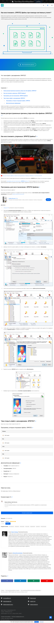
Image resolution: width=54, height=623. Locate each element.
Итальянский (43, 526)
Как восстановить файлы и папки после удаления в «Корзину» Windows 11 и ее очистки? (22, 175)
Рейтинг (7, 521)
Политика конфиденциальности (18, 616)
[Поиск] (43, 5)
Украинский (32, 526)
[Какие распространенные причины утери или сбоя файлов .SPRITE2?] (1, 115)
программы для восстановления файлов (17, 181)
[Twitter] (20, 580)
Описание (42, 621)
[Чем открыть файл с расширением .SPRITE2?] (35, 421)
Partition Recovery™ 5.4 (13, 198)
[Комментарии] (11, 497)
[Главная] (2, 5)
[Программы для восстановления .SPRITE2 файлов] (39, 187)
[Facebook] (7, 580)
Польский (27, 526)
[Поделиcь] (7, 576)
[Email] (34, 580)
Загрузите (6, 207)
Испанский (22, 526)
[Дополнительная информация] (20, 463)
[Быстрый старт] (52, 5)
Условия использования (5, 616)
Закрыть (36, 621)
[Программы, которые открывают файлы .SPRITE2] (32, 427)
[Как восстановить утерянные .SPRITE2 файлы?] (36, 136)
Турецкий (38, 526)
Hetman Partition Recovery (17, 194)
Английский (11, 526)
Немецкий (17, 526)
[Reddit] (47, 580)
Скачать (48, 199)
